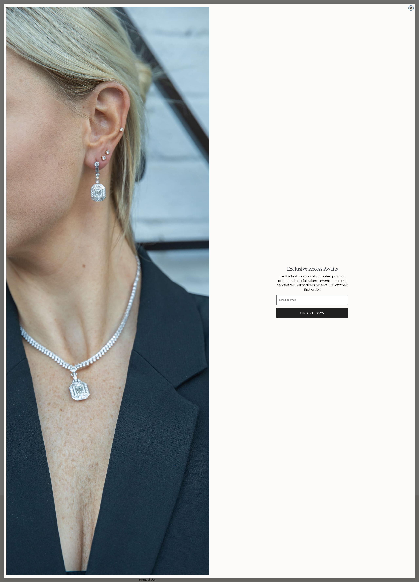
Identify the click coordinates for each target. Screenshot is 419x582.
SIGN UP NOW (312, 313)
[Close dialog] (411, 8)
